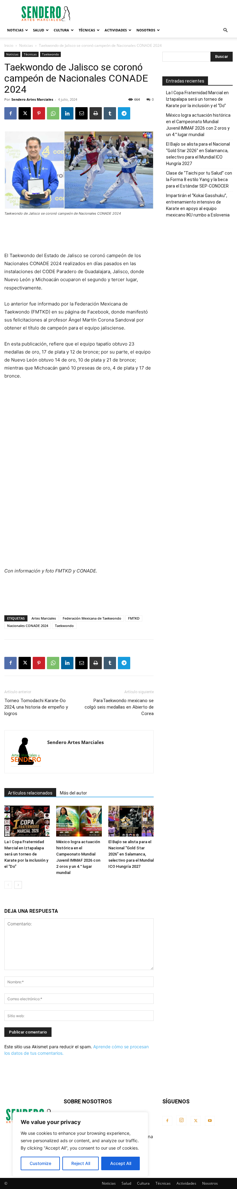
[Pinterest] (39, 113)
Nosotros (145, 30)
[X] (25, 113)
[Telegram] (124, 113)
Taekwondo (50, 54)
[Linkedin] (67, 113)
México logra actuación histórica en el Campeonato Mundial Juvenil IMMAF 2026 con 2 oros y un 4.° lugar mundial (198, 125)
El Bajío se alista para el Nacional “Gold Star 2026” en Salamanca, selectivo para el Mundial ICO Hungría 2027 (131, 854)
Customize (40, 1163)
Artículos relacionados (30, 793)
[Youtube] (210, 1121)
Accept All (120, 1163)
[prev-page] (8, 885)
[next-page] (18, 885)
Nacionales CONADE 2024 (27, 625)
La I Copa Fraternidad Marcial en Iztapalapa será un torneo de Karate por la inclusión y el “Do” (26, 854)
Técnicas (87, 30)
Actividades (116, 30)
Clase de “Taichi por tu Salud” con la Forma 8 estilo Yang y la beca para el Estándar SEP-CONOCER (199, 179)
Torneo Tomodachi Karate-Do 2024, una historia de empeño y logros (36, 707)
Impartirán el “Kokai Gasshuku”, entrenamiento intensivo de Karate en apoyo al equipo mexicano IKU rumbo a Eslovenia (198, 205)
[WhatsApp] (53, 113)
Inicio (8, 45)
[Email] (81, 113)
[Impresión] (95, 113)
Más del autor (73, 793)
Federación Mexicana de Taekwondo (92, 618)
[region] (80, 1144)
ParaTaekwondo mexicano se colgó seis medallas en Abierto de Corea (119, 707)
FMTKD (133, 618)
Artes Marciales (43, 618)
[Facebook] (10, 113)
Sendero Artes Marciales (32, 99)
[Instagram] (181, 1120)
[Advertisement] (160, 13)
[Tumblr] (110, 113)
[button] (225, 30)
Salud (38, 30)
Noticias (15, 30)
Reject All (80, 1163)
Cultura (61, 30)
